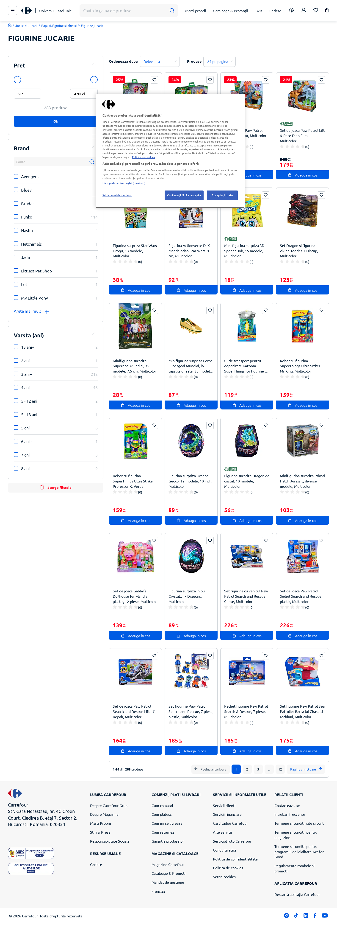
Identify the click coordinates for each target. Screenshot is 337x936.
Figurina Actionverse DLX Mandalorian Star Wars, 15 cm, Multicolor (189, 250)
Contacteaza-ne (287, 805)
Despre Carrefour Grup (108, 805)
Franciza (158, 891)
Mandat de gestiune (168, 882)
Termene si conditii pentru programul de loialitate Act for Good (299, 851)
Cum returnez (163, 832)
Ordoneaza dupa (123, 61)
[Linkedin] (306, 916)
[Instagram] (286, 916)
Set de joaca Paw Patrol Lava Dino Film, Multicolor (245, 133)
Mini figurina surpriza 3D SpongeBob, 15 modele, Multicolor (244, 250)
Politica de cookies (228, 867)
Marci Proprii (100, 823)
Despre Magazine (104, 814)
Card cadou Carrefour (230, 823)
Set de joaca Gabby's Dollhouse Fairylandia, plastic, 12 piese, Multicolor (135, 596)
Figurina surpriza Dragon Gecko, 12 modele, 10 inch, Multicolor (190, 480)
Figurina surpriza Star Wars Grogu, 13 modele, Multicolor (135, 250)
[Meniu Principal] (12, 10)
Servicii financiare (227, 814)
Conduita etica (224, 850)
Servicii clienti (224, 805)
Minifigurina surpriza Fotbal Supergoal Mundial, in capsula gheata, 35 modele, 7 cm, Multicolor (190, 366)
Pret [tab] (19, 65)
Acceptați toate (222, 195)
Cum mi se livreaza (167, 823)
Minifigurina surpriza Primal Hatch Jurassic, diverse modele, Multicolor (302, 480)
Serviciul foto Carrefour (232, 841)
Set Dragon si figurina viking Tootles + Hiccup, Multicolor (299, 250)
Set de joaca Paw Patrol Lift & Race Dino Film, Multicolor (302, 135)
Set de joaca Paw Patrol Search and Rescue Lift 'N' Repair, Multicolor (134, 711)
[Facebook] (315, 916)
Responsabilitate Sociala (109, 841)
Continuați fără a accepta (184, 195)
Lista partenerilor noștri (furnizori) (123, 183)
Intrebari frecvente (289, 814)
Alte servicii (222, 832)
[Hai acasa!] (10, 25)
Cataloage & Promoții (169, 873)
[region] (170, 151)
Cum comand (162, 805)
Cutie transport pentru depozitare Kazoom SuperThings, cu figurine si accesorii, (245, 366)
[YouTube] (324, 916)
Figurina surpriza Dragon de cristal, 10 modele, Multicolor (246, 480)
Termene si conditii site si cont (299, 823)
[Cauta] (171, 10)
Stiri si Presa (100, 832)
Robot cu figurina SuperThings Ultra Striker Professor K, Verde (133, 480)
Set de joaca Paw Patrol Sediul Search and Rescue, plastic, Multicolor (301, 596)
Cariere (96, 864)
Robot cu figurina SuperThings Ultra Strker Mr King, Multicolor (300, 365)
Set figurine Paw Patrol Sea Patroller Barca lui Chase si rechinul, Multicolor (302, 711)
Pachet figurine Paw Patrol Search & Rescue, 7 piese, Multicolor (246, 711)
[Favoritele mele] (315, 10)
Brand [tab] (21, 148)
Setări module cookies (117, 195)
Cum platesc (161, 814)
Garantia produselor (168, 841)
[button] (327, 11)
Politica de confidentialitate (235, 859)
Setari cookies (224, 876)
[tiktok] (296, 916)
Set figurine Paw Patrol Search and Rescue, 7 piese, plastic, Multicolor (190, 711)
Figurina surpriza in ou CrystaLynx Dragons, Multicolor (186, 596)
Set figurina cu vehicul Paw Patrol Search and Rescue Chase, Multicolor (246, 596)
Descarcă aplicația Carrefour (297, 894)
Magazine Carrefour (168, 864)
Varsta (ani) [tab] (29, 335)
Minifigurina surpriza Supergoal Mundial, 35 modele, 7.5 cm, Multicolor (134, 365)
